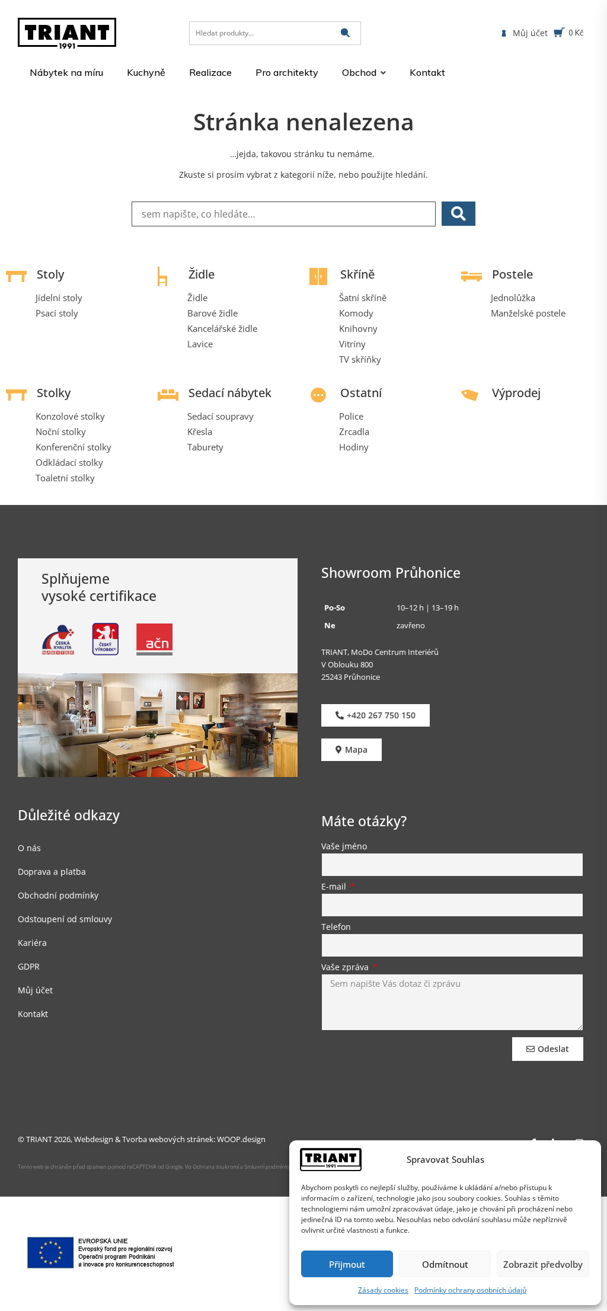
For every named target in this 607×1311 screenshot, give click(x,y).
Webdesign (93, 1139)
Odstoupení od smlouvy (65, 919)
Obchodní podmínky (58, 895)
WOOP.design (241, 1139)
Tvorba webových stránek (167, 1139)
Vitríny (352, 344)
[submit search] (345, 33)
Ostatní (361, 393)
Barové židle (212, 313)
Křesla (199, 431)
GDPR (29, 966)
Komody (356, 313)
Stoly (50, 274)
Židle (202, 274)
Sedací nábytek (230, 393)
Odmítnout (445, 1264)
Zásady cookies (383, 1290)
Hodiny (354, 447)
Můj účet (35, 990)
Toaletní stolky (65, 478)
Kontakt (33, 1013)
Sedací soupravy (220, 416)
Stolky (54, 393)
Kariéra (32, 942)
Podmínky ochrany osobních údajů (470, 1290)
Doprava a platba (52, 871)
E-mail (335, 887)
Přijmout (347, 1264)
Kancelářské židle (222, 328)
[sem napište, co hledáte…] (284, 214)
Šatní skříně (362, 297)
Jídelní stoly (59, 297)
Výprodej (516, 393)
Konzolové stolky (70, 416)
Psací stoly (57, 313)
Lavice (200, 344)
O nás (29, 847)
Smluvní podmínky (267, 1167)
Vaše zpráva (346, 968)
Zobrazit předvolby (543, 1264)
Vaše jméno (344, 847)
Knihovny (358, 328)
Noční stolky (61, 431)
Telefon (336, 927)
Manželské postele (528, 313)
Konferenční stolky (73, 447)
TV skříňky (360, 359)
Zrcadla (354, 431)
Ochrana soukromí (215, 1167)
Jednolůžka (513, 297)
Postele (512, 274)
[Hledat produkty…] (275, 33)
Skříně (357, 274)
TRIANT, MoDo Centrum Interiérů (380, 652)
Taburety (205, 447)
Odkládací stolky (69, 462)
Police (351, 416)
